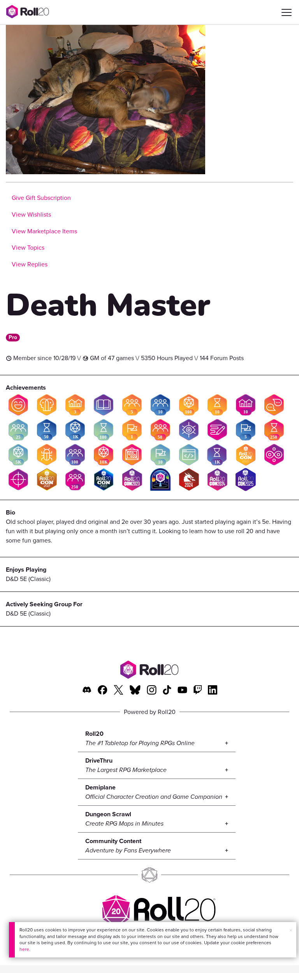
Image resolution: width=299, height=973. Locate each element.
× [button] (290, 930)
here (24, 949)
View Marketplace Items (44, 231)
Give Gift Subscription (41, 197)
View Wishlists (31, 214)
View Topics (28, 247)
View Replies (29, 264)
